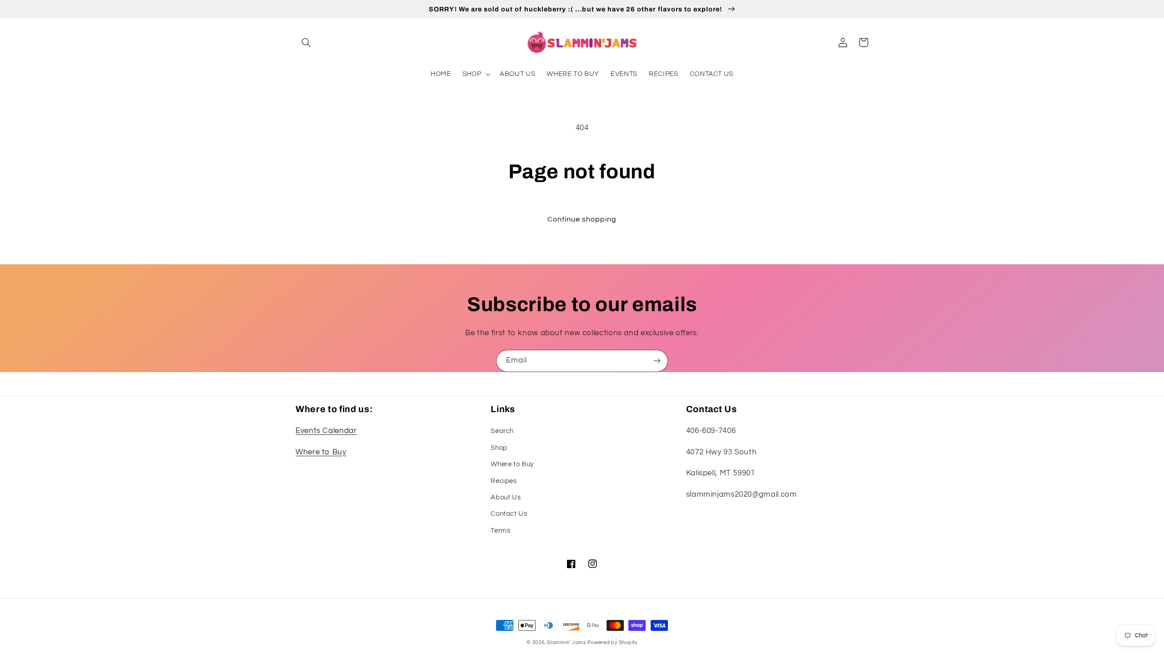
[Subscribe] (657, 361)
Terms (500, 530)
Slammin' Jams (566, 642)
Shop (499, 447)
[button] (306, 42)
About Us (506, 497)
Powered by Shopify (612, 642)
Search (502, 431)
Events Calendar (326, 431)
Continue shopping (582, 219)
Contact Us (509, 513)
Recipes (504, 481)
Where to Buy (321, 452)
